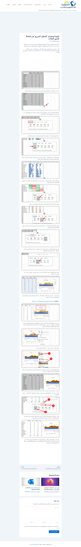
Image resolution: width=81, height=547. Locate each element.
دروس (45, 4)
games (14, 4)
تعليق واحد (38, 491)
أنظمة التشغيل (37, 4)
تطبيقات (19, 4)
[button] (43, 4)
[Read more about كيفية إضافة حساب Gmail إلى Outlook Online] (31, 481)
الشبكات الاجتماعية (28, 4)
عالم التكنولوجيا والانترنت (68, 7)
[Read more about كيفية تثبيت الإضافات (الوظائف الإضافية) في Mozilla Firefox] (50, 481)
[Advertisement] (40, 24)
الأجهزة (8, 4)
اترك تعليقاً (57, 491)
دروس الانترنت (52, 491)
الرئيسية (49, 4)
